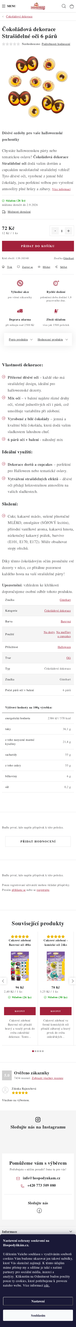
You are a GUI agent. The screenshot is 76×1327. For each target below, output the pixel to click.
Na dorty (49, 632)
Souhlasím (38, 1315)
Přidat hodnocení (38, 841)
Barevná (66, 621)
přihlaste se (19, 890)
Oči (68, 658)
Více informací (61, 189)
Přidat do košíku (38, 246)
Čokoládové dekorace (57, 610)
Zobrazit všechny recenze (47, 1078)
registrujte (43, 890)
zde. (47, 1285)
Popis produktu (18, 339)
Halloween (64, 647)
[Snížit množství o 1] (55, 231)
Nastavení (38, 1301)
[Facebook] (39, 1210)
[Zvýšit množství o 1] (68, 231)
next (72, 981)
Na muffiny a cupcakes (63, 634)
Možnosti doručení (19, 212)
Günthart (68, 258)
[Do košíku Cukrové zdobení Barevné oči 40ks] (20, 1011)
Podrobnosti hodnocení (56, 44)
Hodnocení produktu (50, 339)
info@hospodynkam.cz (41, 1178)
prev (3, 981)
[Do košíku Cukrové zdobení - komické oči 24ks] (56, 1011)
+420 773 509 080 (41, 1185)
